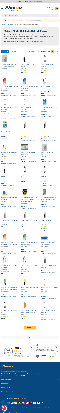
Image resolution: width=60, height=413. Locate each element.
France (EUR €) (13, 398)
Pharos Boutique (13, 407)
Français (23, 398)
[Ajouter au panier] (4, 60)
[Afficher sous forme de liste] (57, 51)
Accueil (3, 24)
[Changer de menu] (2, 8)
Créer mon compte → (36, 20)
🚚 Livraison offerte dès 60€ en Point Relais (30, 1)
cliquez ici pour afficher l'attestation (43, 412)
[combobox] (30, 15)
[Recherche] (57, 15)
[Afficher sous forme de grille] (52, 51)
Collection (10, 24)
